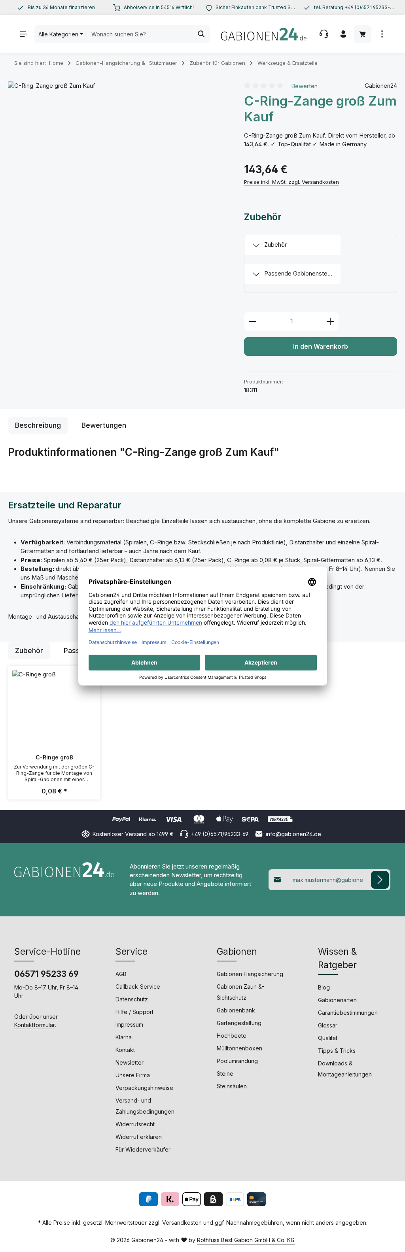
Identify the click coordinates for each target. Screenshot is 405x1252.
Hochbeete (231, 1035)
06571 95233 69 (46, 974)
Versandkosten (182, 1222)
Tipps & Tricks (337, 1050)
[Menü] (23, 34)
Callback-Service (137, 986)
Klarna (123, 1037)
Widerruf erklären (138, 1136)
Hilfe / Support (134, 1011)
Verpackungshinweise (144, 1087)
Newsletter (129, 1062)
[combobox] (140, 34)
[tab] (38, 425)
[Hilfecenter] (324, 34)
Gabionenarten (337, 1000)
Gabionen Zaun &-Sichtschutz (240, 992)
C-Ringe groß (54, 757)
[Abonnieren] (380, 880)
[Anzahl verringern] (252, 321)
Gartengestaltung (239, 1023)
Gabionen (237, 951)
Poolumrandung (237, 1060)
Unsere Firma (132, 1075)
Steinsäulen (232, 1086)
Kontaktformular (34, 1025)
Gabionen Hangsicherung (250, 974)
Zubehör (275, 244)
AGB (121, 974)
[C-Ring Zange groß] (118, 191)
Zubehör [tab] (29, 650)
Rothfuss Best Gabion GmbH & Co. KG (246, 1240)
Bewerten (304, 85)
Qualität (327, 1038)
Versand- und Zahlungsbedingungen (144, 1106)
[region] (56, 7)
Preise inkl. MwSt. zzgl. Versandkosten (291, 182)
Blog (324, 987)
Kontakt (125, 1049)
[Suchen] (201, 34)
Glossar (327, 1025)
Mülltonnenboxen (239, 1048)
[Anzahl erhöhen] (330, 321)
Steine (225, 1073)
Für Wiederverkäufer (142, 1149)
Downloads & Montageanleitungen (345, 1069)
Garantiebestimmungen (348, 1012)
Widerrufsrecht (135, 1124)
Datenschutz (131, 999)
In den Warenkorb (320, 346)
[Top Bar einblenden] (382, 34)
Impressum (129, 1024)
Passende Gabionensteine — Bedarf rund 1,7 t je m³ (302, 273)
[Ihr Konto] (343, 34)
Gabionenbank (236, 1010)
